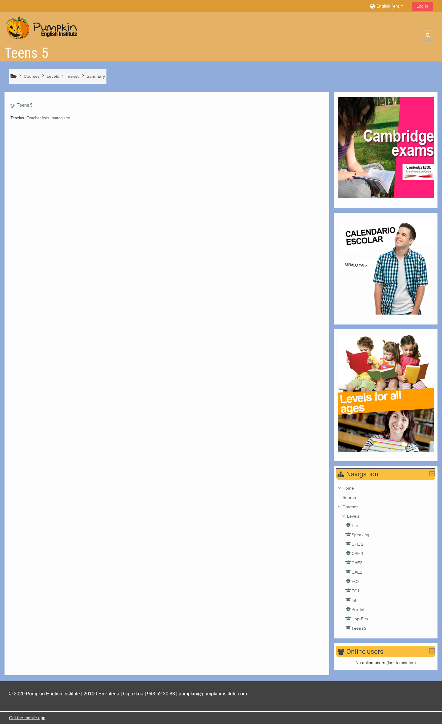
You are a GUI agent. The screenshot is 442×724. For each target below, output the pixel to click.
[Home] (42, 28)
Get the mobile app (27, 717)
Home (348, 488)
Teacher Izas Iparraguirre (48, 118)
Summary (96, 76)
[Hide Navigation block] (432, 473)
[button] (388, 6)
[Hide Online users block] (432, 650)
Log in (422, 6)
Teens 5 (24, 105)
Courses (350, 506)
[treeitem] (386, 558)
